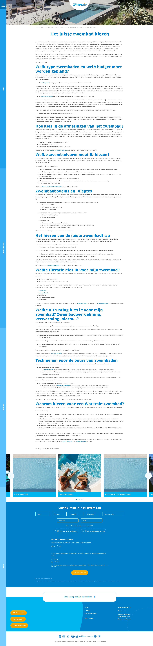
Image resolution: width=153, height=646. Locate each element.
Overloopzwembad (124, 616)
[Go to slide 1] (76, 499)
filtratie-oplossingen (102, 303)
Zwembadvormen (123, 607)
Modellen (121, 611)
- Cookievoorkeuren (101, 641)
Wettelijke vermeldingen (72, 641)
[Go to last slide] (11, 475)
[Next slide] (148, 475)
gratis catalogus (67, 441)
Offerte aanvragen (18, 612)
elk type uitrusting (56, 353)
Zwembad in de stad (124, 619)
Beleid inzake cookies (91, 641)
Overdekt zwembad (124, 614)
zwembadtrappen (53, 265)
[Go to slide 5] (82, 499)
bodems (70, 231)
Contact (87, 610)
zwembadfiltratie (82, 303)
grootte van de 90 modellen (58, 150)
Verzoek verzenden (80, 572)
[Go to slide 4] (81, 499)
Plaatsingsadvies (18, 619)
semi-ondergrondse (47, 96)
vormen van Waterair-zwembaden (52, 186)
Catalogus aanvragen (19, 625)
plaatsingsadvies (81, 441)
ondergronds (45, 83)
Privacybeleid (82, 641)
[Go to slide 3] (79, 499)
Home (86, 607)
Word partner (89, 618)
